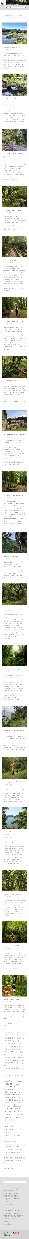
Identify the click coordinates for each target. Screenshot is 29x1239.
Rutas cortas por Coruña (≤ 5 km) (12, 1042)
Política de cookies (7, 1224)
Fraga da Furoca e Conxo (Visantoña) (14, 894)
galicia (12, 1099)
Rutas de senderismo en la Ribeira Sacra (13, 1215)
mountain (17, 1109)
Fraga (6, 1100)
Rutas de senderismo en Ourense (11, 1196)
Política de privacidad (8, 1223)
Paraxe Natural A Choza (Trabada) (14, 1149)
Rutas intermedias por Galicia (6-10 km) (14, 1038)
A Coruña (12, 1081)
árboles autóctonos (12, 1135)
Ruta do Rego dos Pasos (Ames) (12, 210)
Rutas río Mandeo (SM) (8, 1218)
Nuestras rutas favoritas (9, 1190)
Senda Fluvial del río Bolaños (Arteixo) (15, 1157)
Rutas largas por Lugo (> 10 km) (12, 1049)
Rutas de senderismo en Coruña (11, 1193)
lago (11, 1104)
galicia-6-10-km (13, 1102)
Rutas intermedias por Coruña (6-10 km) (14, 1043)
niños (18, 1111)
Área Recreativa (18, 1133)
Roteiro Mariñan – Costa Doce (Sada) (14, 730)
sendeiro (8, 1126)
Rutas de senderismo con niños (11, 1192)
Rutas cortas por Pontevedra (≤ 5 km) (13, 1056)
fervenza (16, 1097)
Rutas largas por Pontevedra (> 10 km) (14, 1060)
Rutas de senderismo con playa (11, 1213)
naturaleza (9, 1111)
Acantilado (6, 1081)
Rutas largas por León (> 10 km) (12, 1070)
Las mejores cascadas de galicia (11, 1189)
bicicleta (19, 1081)
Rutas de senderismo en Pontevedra (12, 1198)
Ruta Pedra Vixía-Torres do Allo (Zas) (14, 434)
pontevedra (11, 1117)
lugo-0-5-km (18, 1105)
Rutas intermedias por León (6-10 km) (13, 1068)
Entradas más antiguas (7, 1024)
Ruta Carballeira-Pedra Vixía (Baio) (13, 608)
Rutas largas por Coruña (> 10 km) (13, 1045)
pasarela (19, 1114)
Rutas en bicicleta (7, 1204)
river (6, 1120)
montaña (10, 1109)
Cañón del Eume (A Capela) (11, 556)
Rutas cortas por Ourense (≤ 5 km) (13, 1051)
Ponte (6, 1117)
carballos (17, 1086)
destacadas (8, 1097)
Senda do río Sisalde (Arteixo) (12, 999)
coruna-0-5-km (16, 1092)
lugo (14, 1105)
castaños (14, 1089)
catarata (7, 1092)
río (18, 1123)
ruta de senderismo (10, 1121)
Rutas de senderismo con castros (11, 1212)
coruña (17, 1094)
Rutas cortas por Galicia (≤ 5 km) (12, 1037)
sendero (8, 1132)
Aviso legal (5, 1221)
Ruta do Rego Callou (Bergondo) (12, 669)
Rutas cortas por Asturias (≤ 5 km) (12, 1062)
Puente (17, 1117)
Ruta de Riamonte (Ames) (10, 380)
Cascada (7, 1089)
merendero (10, 1106)
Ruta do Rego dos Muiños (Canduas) (13, 321)
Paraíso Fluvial (10, 1114)
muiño (21, 1108)
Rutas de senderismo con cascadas (12, 1210)
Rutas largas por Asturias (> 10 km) (13, 1067)
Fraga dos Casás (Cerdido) (11, 946)
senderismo (10, 1129)
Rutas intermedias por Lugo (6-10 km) (13, 1048)
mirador (15, 1106)
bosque (8, 1083)
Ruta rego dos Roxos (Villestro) (12, 260)
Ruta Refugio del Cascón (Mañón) (13, 782)
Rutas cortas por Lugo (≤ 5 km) (12, 1046)
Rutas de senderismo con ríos (10, 1203)
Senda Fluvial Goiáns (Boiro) (11, 47)
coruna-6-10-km (9, 1094)
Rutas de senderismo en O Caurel (11, 1216)
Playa (22, 1114)
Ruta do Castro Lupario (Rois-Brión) (13, 495)
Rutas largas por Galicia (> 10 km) (12, 1040)
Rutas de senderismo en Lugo (10, 1195)
